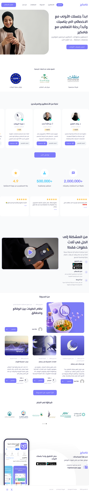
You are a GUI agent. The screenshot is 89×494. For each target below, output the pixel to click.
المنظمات (33, 5)
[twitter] (11, 489)
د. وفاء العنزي (75, 124)
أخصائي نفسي (47, 127)
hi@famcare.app (74, 468)
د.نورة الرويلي (19, 124)
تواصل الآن (45, 155)
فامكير (60, 5)
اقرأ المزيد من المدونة (45, 392)
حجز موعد (68, 143)
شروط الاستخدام (60, 489)
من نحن (24, 5)
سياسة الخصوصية (72, 489)
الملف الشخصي (81, 143)
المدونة (42, 5)
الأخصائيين (51, 5)
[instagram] (7, 489)
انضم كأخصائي (8, 5)
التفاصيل (13, 329)
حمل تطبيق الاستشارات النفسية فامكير (22, 304)
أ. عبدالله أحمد (47, 124)
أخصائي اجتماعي (75, 127)
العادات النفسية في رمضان (47, 362)
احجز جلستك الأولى (77, 47)
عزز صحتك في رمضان (77, 364)
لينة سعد (34, 329)
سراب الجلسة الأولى (21, 362)
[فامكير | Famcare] (84, 4)
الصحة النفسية (42, 358)
